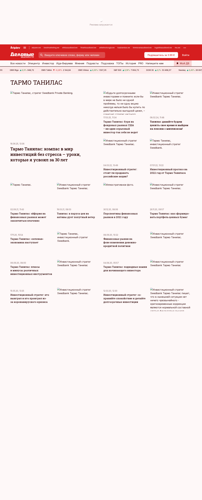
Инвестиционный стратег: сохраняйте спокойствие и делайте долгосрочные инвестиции (124, 298)
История (131, 63)
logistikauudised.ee (163, 47)
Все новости (17, 63)
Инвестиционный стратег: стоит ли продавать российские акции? (120, 173)
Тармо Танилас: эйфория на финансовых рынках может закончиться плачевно (28, 217)
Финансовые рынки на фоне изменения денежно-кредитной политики (120, 242)
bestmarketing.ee (51, 47)
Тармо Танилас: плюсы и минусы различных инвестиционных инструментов (31, 270)
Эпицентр (34, 63)
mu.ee (177, 47)
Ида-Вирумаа (64, 63)
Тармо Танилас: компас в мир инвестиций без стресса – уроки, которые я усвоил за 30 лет (45, 154)
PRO (140, 63)
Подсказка (107, 63)
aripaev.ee (36, 47)
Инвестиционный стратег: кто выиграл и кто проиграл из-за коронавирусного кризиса (29, 298)
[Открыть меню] (25, 48)
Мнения (79, 63)
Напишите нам (154, 63)
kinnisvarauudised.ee (142, 47)
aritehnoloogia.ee (107, 47)
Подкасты (93, 63)
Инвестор (48, 63)
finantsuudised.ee (88, 47)
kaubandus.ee (124, 47)
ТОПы (119, 63)
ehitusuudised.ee (69, 47)
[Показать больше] (185, 48)
